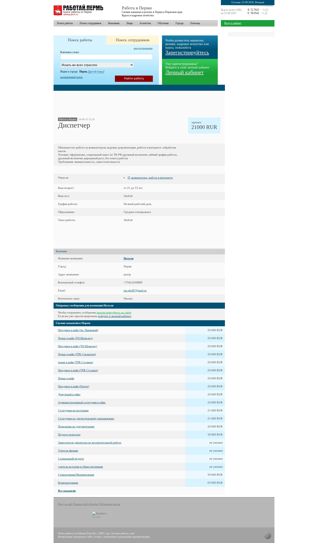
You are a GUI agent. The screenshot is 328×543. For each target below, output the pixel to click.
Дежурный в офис (69, 394)
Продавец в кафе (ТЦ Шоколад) (77, 346)
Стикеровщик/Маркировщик (76, 474)
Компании (113, 23)
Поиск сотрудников (90, 23)
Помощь (195, 23)
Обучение (163, 23)
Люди (129, 23)
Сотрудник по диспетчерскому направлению (86, 418)
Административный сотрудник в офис (82, 402)
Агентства (145, 23)
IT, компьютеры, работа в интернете (150, 177)
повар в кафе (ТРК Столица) (75, 362)
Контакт (94, 504)
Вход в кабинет (232, 23)
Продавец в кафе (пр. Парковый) (78, 330)
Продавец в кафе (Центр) (73, 386)
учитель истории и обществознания (80, 466)
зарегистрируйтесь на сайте (113, 312)
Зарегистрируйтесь (187, 52)
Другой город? (96, 71)
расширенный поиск (71, 77)
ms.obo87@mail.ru (135, 290)
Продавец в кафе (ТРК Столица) (78, 370)
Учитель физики (68, 450)
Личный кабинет (184, 72)
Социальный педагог (71, 458)
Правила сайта (81, 504)
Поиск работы (65, 23)
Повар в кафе (66, 378)
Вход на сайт (65, 504)
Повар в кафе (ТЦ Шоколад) (75, 338)
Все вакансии (67, 490)
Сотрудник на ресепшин (73, 410)
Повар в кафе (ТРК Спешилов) (77, 354)
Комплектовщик (68, 482)
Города (179, 23)
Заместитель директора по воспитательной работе (89, 442)
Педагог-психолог (69, 434)
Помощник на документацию (76, 426)
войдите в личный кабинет (114, 316)
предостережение (143, 48)
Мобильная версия (109, 504)
